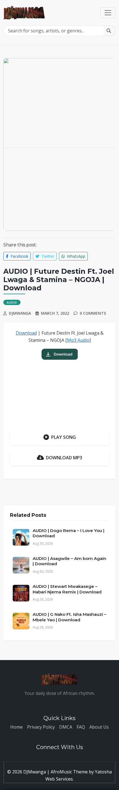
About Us (99, 727)
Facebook (18, 256)
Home (16, 727)
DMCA (65, 727)
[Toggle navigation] (108, 12)
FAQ (81, 727)
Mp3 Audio (78, 340)
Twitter (47, 256)
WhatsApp (75, 256)
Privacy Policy (41, 727)
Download (26, 333)
